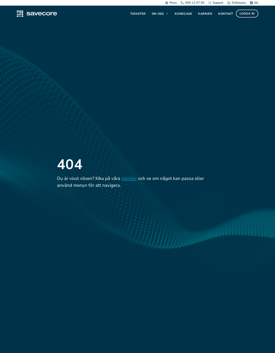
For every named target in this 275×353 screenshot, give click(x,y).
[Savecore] (37, 13)
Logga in (247, 13)
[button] (168, 14)
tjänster (129, 178)
